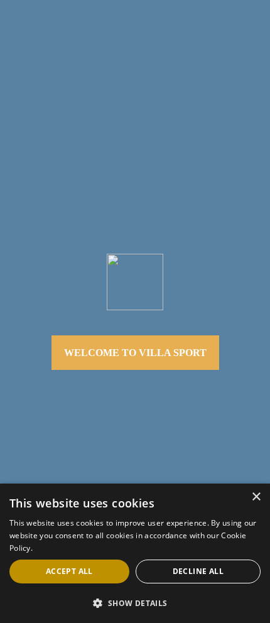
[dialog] (135, 553)
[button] (135, 603)
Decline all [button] (198, 571)
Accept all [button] (69, 571)
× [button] (256, 497)
